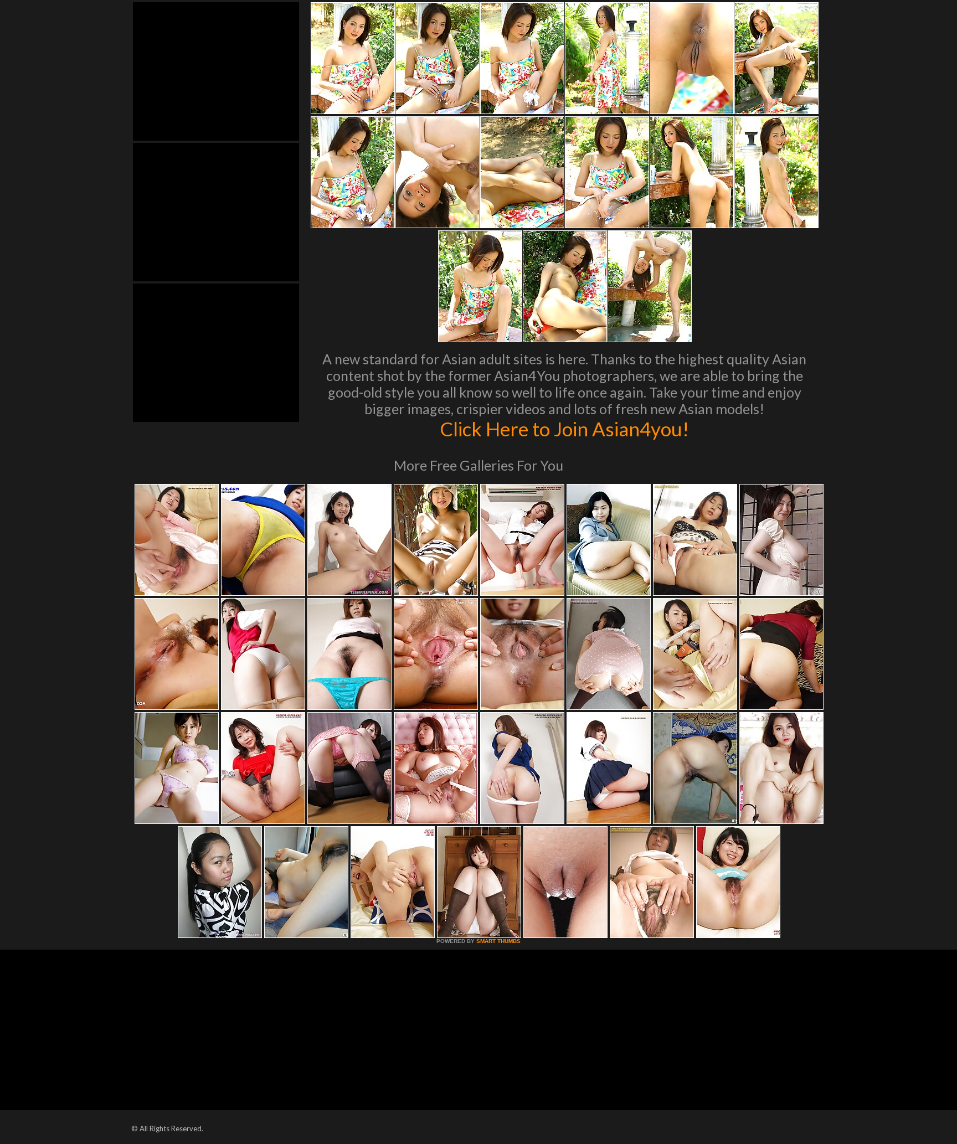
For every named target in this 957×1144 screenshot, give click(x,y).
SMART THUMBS (498, 941)
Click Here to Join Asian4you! (564, 428)
